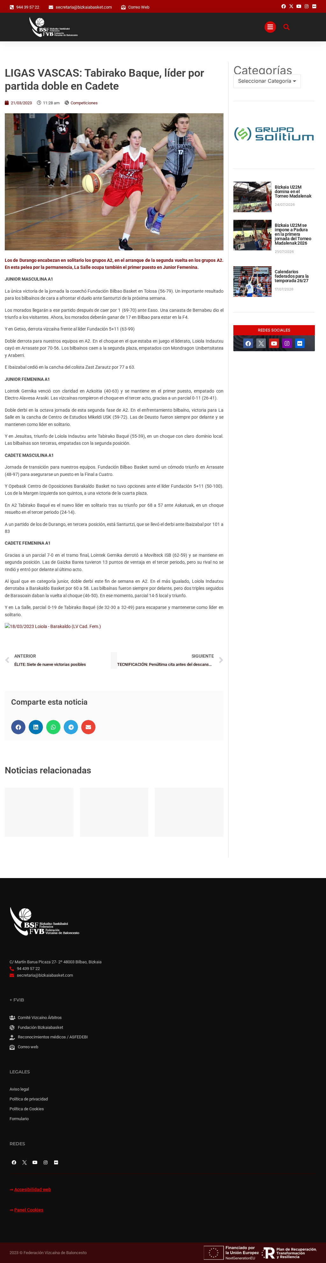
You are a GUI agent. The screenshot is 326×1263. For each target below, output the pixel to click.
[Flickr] (300, 343)
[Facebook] (248, 343)
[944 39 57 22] (12, 7)
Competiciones (84, 103)
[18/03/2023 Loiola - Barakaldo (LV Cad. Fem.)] (53, 626)
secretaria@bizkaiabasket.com (84, 7)
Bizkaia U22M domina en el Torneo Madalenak (293, 192)
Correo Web (138, 7)
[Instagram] (287, 343)
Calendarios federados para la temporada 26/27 (292, 276)
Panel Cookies (28, 1210)
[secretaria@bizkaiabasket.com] (51, 7)
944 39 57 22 (27, 7)
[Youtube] (274, 343)
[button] (18, 727)
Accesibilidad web (32, 1189)
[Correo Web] (123, 7)
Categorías (262, 70)
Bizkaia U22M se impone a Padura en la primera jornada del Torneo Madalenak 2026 (293, 234)
